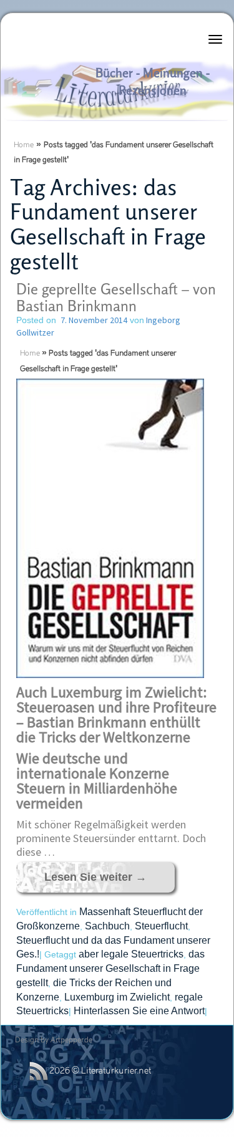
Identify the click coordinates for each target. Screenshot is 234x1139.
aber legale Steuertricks (131, 954)
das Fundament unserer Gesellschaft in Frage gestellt (110, 968)
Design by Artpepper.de (53, 1040)
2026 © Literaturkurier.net (100, 1071)
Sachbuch (107, 926)
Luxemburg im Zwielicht (117, 997)
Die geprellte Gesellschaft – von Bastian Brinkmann (116, 297)
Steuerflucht (161, 926)
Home (24, 145)
